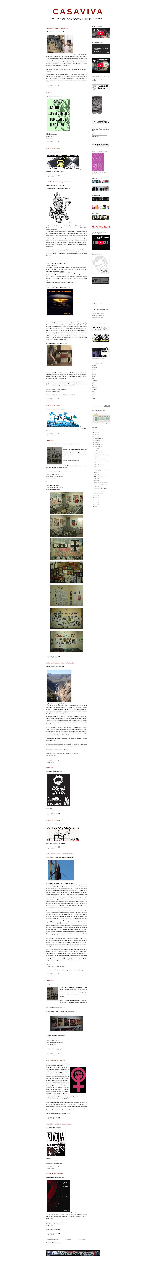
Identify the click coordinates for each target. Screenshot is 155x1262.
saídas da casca (95, 311)
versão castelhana (75, 1097)
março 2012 (97, 452)
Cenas (93, 371)
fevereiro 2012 (98, 491)
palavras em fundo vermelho (54, 1173)
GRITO (48, 133)
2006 (94, 506)
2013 (94, 434)
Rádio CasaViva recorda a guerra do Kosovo (59, 182)
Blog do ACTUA (68, 749)
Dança (52, 657)
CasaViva (94, 303)
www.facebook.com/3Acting (53, 1229)
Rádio (52, 87)
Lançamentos (94, 382)
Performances (94, 387)
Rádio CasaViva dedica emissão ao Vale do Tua (60, 663)
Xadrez (93, 398)
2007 (94, 504)
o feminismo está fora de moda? (55, 1060)
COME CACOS (50, 136)
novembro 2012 (98, 440)
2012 (94, 436)
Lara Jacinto (100, 303)
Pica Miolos (94, 389)
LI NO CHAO (49, 138)
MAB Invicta (50, 440)
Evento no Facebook (51, 755)
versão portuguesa (65, 1097)
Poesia (93, 391)
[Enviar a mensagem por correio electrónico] (59, 85)
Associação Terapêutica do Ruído (54, 1163)
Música (52, 143)
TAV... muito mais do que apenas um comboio (60, 853)
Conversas (54, 1118)
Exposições (54, 1055)
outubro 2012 (98, 442)
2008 (94, 502)
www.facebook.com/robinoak (53, 810)
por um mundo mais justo (97, 317)
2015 (94, 430)
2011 (94, 495)
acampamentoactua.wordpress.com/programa (67, 753)
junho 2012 (97, 446)
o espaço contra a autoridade (98, 315)
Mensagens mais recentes (52, 1239)
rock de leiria (50, 767)
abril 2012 (97, 450)
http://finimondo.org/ (59, 966)
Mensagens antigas (82, 1239)
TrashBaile (58, 1007)
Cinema (52, 176)
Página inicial (68, 1239)
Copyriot (94, 376)
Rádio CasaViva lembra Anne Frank (57, 28)
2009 (94, 500)
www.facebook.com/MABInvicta (71, 460)
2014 (94, 432)
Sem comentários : (52, 85)
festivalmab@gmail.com (56, 1048)
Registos (93, 393)
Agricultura (94, 367)
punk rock (49, 92)
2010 (94, 497)
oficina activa (95, 319)
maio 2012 (97, 448)
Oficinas (93, 385)
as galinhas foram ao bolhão (98, 313)
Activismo (94, 365)
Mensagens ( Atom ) (56, 1242)
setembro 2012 (98, 444)
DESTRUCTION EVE (51, 134)
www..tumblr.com (51, 1160)
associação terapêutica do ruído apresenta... (59, 1124)
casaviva (78, 11)
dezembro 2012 (98, 438)
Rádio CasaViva (52, 744)
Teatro (52, 1234)
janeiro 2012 (97, 493)
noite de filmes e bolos (53, 148)
